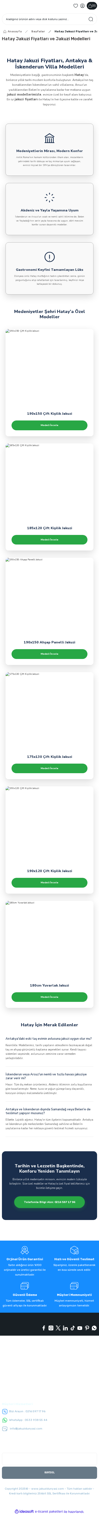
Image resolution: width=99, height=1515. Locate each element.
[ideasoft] (24, 1511)
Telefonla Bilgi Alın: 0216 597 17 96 (49, 1202)
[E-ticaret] (49, 1511)
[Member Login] (82, 6)
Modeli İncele (49, 425)
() (94, 5)
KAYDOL (49, 1472)
